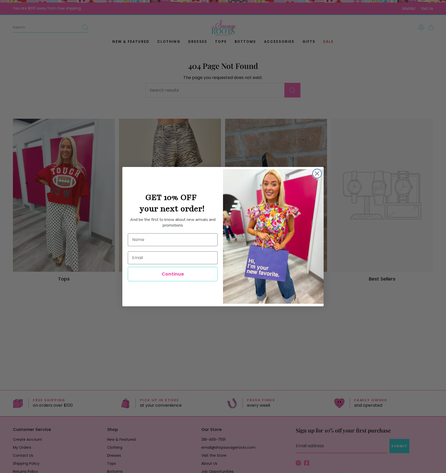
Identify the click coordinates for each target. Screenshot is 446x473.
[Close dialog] (317, 173)
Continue (173, 274)
